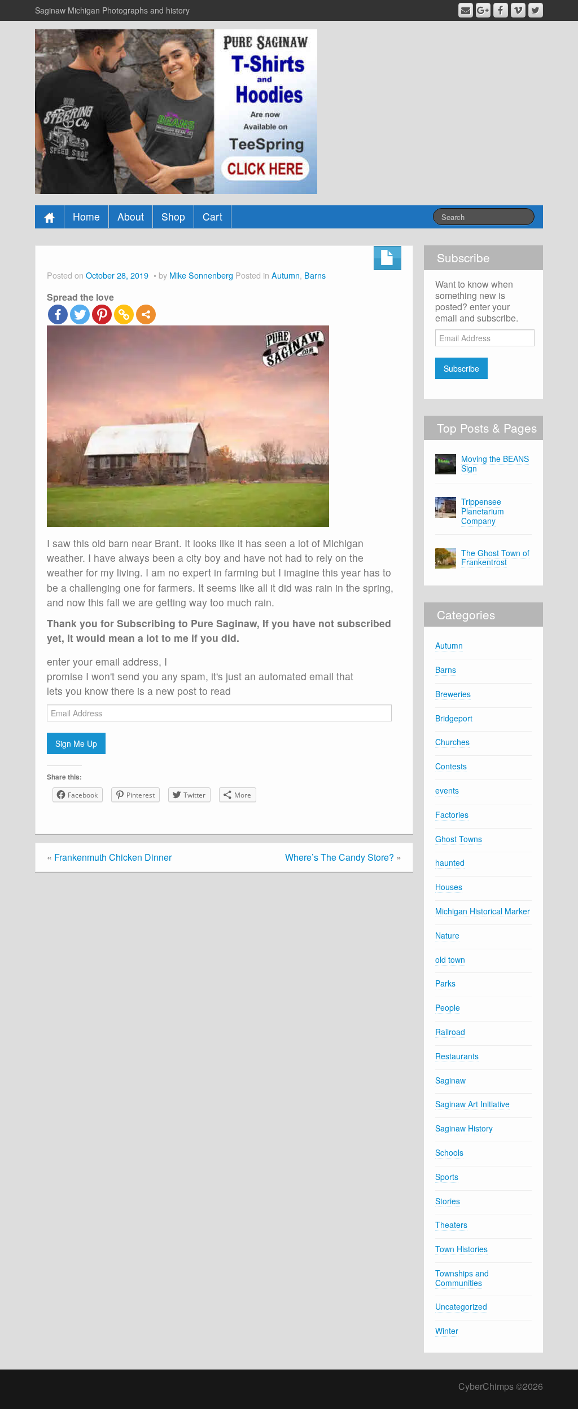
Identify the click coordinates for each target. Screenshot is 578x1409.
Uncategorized (461, 1306)
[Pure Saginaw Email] (465, 10)
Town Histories (461, 1248)
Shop (173, 216)
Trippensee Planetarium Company (482, 511)
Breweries (453, 693)
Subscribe (461, 368)
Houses (448, 886)
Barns (315, 275)
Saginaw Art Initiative (472, 1103)
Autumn (286, 275)
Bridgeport (453, 718)
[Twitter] (80, 314)
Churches (452, 741)
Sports (446, 1176)
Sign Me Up (76, 743)
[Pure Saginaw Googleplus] (483, 10)
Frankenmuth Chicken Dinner (113, 857)
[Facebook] (58, 314)
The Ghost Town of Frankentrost (495, 557)
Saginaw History (464, 1128)
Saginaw (450, 1080)
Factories (451, 814)
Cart (212, 216)
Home (86, 216)
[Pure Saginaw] (176, 110)
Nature (447, 935)
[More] (146, 314)
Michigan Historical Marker (482, 911)
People (447, 1007)
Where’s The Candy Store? (339, 857)
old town (450, 959)
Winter (446, 1330)
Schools (449, 1152)
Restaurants (457, 1056)
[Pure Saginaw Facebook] (500, 10)
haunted (450, 862)
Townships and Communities (462, 1277)
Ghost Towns (458, 838)
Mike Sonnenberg (201, 275)
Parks (445, 983)
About (130, 216)
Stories (447, 1201)
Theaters (451, 1224)
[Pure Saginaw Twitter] (535, 10)
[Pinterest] (102, 314)
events (447, 790)
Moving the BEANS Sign (495, 463)
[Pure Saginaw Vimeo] (518, 10)
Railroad (450, 1031)
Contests (451, 766)
